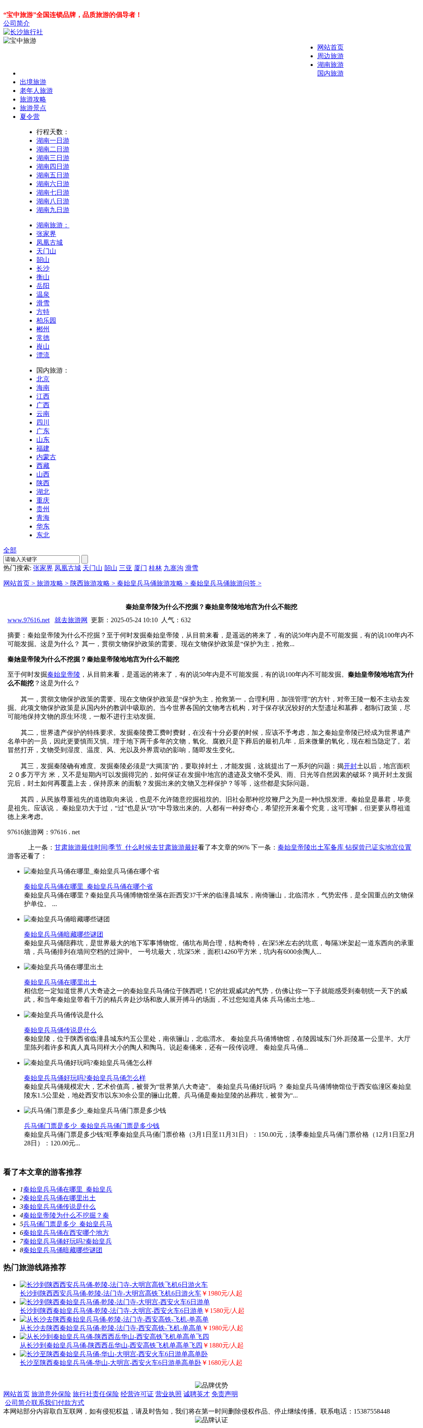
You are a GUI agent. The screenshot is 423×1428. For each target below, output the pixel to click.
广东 (43, 430)
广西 (43, 404)
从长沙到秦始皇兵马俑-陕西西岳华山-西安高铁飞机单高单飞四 (111, 1345)
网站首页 (330, 47)
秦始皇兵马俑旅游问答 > (225, 583)
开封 (350, 765)
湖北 (43, 491)
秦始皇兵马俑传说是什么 (60, 1030)
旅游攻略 (33, 99)
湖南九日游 (52, 209)
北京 (43, 378)
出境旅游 (33, 81)
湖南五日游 (52, 175)
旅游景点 (33, 107)
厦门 (140, 567)
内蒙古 (46, 456)
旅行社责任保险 (96, 1393)
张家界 (46, 233)
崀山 (43, 346)
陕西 (43, 482)
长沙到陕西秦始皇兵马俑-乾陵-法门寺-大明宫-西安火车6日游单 (111, 1310)
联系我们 (44, 1402)
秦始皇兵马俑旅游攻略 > (153, 583)
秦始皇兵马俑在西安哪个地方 (66, 1232)
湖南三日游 (52, 157)
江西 (43, 396)
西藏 (43, 465)
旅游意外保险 (51, 1393)
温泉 (43, 294)
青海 (43, 517)
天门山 (46, 251)
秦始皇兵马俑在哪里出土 (60, 982)
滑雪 (43, 303)
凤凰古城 (49, 242)
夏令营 (30, 116)
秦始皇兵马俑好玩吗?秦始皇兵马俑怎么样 (85, 1077)
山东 (43, 439)
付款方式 (71, 1402)
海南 (43, 387)
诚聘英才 (196, 1393)
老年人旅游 (36, 90)
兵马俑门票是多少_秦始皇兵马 (67, 1223)
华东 (43, 526)
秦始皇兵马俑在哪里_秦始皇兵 (67, 1189)
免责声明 (225, 1393)
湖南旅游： (52, 225)
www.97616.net (28, 619)
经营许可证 (137, 1393)
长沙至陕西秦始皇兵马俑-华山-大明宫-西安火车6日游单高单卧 (110, 1362)
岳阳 (43, 285)
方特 (43, 311)
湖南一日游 (52, 140)
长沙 (43, 268)
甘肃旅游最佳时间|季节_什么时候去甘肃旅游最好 (126, 847)
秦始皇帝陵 (63, 674)
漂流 (43, 355)
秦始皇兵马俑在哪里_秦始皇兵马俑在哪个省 (88, 886)
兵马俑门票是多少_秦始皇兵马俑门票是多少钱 (91, 1125)
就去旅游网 (71, 619)
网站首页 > (20, 583)
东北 (43, 534)
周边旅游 (330, 55)
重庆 (43, 500)
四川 (43, 422)
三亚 (125, 567)
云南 (43, 413)
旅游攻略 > (53, 583)
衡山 (43, 277)
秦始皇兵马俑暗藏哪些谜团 (63, 934)
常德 (43, 337)
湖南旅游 (330, 64)
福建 (43, 448)
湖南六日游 (52, 183)
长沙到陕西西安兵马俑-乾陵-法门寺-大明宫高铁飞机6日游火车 (110, 1293)
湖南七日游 (52, 192)
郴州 (43, 329)
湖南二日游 (52, 149)
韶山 (43, 259)
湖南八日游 (52, 201)
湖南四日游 (52, 166)
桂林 (155, 567)
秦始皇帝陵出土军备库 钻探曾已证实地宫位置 (344, 847)
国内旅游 (330, 73)
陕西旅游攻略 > (93, 583)
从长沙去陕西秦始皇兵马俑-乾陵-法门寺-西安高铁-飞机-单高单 (111, 1327)
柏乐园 (46, 320)
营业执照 (168, 1393)
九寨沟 (173, 567)
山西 (43, 474)
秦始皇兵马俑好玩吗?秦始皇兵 (67, 1241)
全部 (10, 550)
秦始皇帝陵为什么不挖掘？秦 (66, 1215)
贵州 (43, 508)
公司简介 (16, 23)
